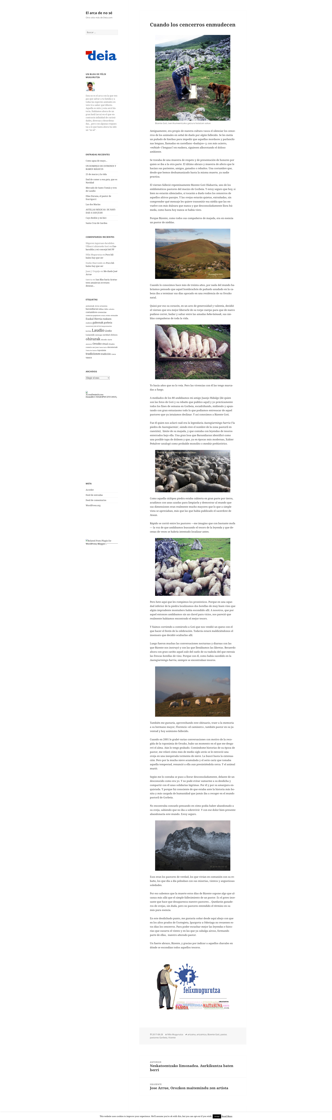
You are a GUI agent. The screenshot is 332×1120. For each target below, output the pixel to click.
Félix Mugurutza (175, 1034)
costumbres (91, 312)
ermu (108, 315)
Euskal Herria (94, 318)
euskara (107, 318)
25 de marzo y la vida (96, 174)
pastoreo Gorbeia (158, 1037)
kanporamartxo (106, 326)
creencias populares (93, 315)
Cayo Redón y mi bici (96, 217)
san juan (95, 347)
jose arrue (97, 326)
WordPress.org (93, 505)
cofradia (111, 309)
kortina (88, 331)
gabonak (98, 322)
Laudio (98, 330)
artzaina (192, 1034)
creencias (102, 312)
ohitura (113, 334)
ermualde (114, 315)
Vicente (172, 1037)
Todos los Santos (91, 350)
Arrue (97, 306)
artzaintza (103, 306)
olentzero (89, 344)
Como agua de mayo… (96, 160)
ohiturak (93, 338)
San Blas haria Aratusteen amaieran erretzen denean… (101, 282)
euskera (89, 323)
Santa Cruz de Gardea (96, 223)
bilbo (106, 309)
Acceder (90, 489)
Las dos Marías (93, 204)
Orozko (97, 343)
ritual (105, 343)
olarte (110, 340)
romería (89, 347)
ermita (103, 315)
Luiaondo (90, 334)
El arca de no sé (99, 12)
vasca (113, 354)
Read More (227, 1116)
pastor (223, 1034)
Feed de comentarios (96, 500)
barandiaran (92, 308)
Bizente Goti (213, 1034)
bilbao (101, 309)
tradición (106, 353)
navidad (106, 335)
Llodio (108, 330)
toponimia (101, 350)
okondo (104, 339)
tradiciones (93, 354)
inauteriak (89, 326)
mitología (98, 335)
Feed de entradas (94, 495)
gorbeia (108, 322)
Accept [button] (217, 1116)
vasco (89, 357)
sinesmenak (112, 347)
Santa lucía (103, 347)
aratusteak (90, 306)
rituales (112, 344)
